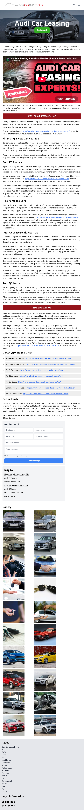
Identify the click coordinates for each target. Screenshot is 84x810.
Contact (5, 791)
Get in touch (42, 30)
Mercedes (6, 762)
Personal (5, 773)
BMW (4, 752)
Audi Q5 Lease (10, 489)
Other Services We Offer (14, 493)
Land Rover (6, 760)
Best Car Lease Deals (10, 747)
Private (5, 783)
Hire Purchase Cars (12, 481)
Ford (4, 755)
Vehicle (5, 776)
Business (5, 770)
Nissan (4, 765)
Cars (3, 778)
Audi (3, 749)
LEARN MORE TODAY (42, 308)
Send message (34, 460)
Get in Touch (9, 496)
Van (3, 789)
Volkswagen (7, 768)
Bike (3, 786)
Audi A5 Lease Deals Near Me (16, 485)
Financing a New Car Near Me (16, 474)
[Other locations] (73, 5)
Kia (3, 757)
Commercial (7, 781)
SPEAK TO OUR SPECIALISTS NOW (42, 116)
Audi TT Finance (10, 478)
